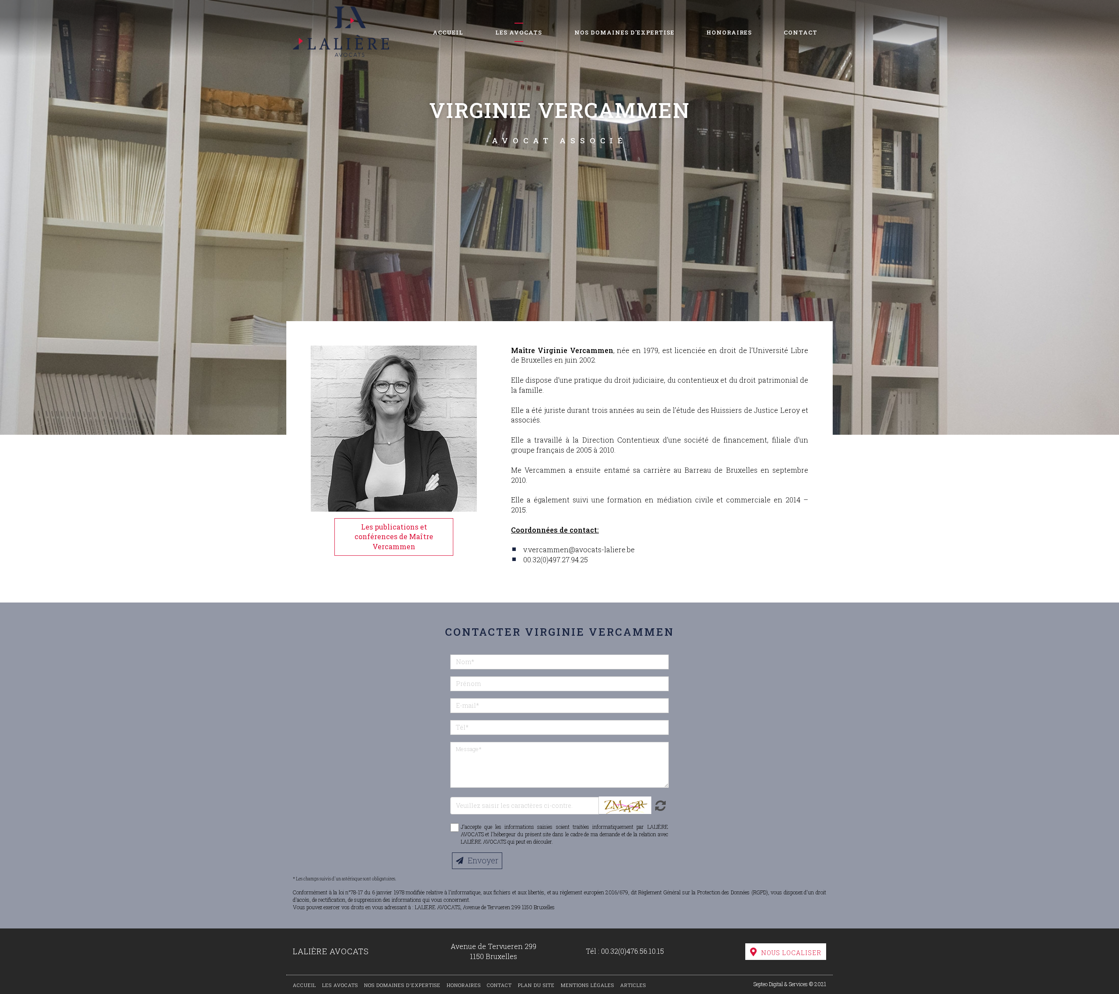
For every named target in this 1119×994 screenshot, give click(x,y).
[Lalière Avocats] (341, 28)
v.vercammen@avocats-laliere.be (579, 549)
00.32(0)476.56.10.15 (632, 951)
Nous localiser (791, 953)
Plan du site (536, 985)
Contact (800, 32)
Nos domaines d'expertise (624, 32)
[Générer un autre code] (659, 805)
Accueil (448, 32)
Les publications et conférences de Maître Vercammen (393, 536)
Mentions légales (587, 985)
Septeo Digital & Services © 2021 (790, 983)
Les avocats (518, 32)
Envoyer (483, 860)
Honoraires (729, 32)
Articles (633, 985)
